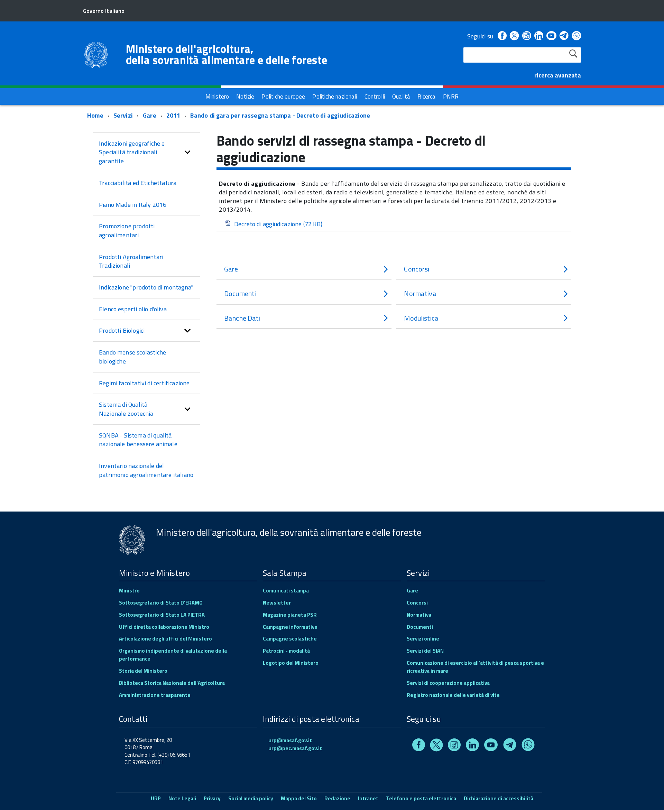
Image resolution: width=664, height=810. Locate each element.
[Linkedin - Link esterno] (538, 36)
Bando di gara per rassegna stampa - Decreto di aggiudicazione (280, 115)
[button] (187, 152)
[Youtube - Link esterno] (551, 36)
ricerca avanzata (557, 75)
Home (95, 115)
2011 (173, 115)
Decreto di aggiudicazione (278, 224)
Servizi (123, 115)
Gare (149, 115)
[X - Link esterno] (514, 36)
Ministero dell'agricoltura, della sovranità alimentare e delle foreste (226, 54)
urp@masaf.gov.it (290, 740)
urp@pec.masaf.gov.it (295, 748)
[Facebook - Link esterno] (502, 36)
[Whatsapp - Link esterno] (576, 36)
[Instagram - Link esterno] (526, 36)
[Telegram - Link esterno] (564, 36)
